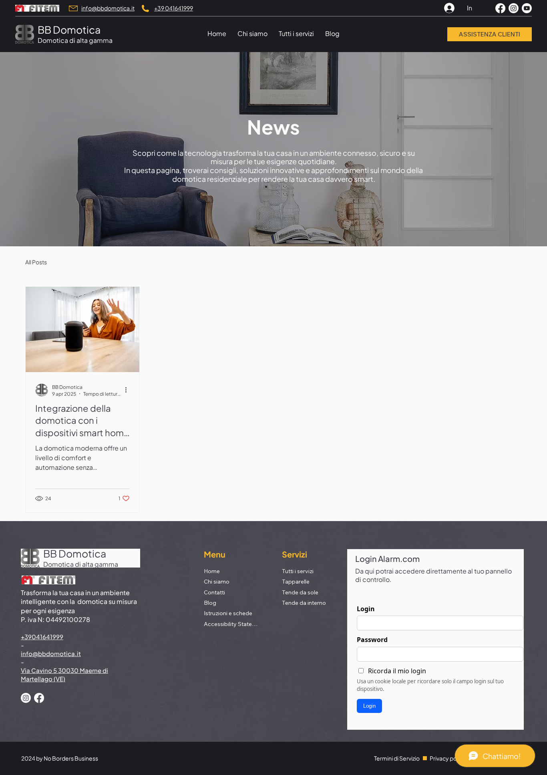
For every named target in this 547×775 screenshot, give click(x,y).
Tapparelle (296, 581)
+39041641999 (42, 636)
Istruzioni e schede (228, 613)
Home (212, 571)
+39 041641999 (173, 8)
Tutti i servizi (298, 571)
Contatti (214, 592)
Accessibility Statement (232, 624)
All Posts (36, 262)
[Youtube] (527, 8)
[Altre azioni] (128, 390)
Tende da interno (304, 602)
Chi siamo (216, 581)
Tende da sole (300, 592)
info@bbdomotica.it (108, 8)
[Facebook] (500, 8)
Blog (210, 602)
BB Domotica (69, 29)
